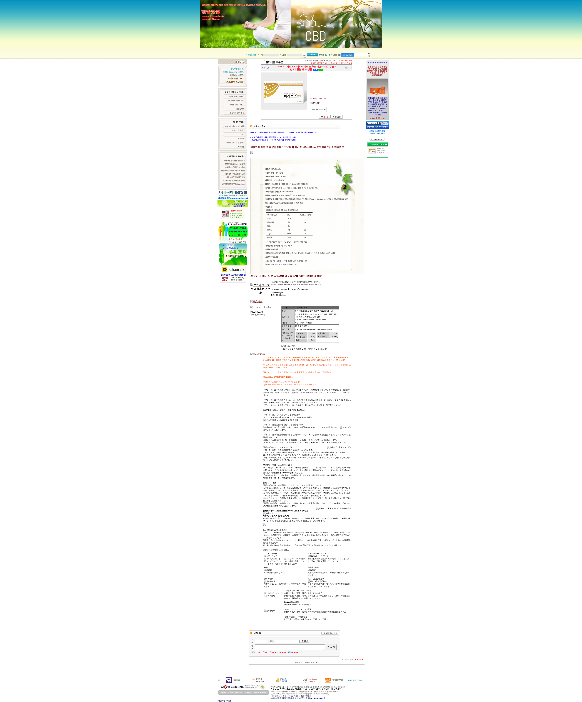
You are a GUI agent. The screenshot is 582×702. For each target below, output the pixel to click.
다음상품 (348, 68)
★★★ (273, 652)
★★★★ (283, 652)
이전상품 (265, 68)
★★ (266, 652)
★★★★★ (294, 652)
